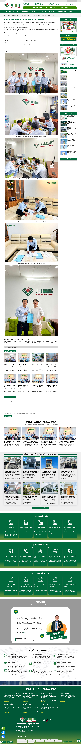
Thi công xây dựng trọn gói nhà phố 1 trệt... (71, 82)
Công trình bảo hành (10, 742)
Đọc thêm (25, 632)
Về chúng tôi (16, 11)
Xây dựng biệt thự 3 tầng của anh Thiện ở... (71, 94)
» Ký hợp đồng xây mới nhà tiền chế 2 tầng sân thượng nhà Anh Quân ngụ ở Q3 (38, 15)
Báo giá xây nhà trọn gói (71, 70)
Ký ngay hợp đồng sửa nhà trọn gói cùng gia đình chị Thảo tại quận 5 (48, 442)
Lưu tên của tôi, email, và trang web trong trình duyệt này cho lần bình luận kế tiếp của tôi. (20, 413)
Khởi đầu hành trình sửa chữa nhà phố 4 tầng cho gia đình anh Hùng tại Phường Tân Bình (10, 366)
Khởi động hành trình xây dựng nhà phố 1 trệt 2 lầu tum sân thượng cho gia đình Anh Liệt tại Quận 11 (23, 387)
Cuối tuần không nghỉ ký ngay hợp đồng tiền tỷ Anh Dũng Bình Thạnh (51, 387)
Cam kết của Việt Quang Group (40, 650)
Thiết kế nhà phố (44, 739)
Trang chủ (8, 11)
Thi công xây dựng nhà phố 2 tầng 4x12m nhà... (71, 76)
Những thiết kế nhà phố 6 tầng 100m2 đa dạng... (71, 140)
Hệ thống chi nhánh (47, 0)
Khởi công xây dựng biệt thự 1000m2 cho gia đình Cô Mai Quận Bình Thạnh (38, 366)
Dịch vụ (34, 11)
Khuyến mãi (63, 0)
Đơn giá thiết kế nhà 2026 (21, 739)
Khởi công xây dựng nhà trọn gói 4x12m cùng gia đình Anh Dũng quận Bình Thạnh (51, 366)
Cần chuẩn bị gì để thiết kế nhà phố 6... (71, 146)
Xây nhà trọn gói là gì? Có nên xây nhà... (71, 134)
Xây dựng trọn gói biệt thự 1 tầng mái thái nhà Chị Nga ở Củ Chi (49, 497)
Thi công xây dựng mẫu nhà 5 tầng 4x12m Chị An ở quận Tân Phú (12, 472)
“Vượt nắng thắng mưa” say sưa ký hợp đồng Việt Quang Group (38, 387)
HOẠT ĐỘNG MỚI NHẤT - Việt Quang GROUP (40, 422)
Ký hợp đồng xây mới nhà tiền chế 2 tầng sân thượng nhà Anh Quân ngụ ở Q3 (24, 19)
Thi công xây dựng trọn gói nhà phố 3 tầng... (71, 106)
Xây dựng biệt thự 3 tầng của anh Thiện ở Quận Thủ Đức (30, 497)
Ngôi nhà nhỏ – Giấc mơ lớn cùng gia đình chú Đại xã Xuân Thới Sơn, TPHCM (24, 366)
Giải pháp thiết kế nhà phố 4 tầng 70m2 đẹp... (71, 152)
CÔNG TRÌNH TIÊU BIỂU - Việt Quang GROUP (40, 454)
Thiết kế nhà (25, 11)
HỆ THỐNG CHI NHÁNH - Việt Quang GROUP (40, 689)
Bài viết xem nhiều (61, 11)
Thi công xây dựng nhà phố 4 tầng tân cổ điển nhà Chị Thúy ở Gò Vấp (68, 472)
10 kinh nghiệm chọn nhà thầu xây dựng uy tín (71, 116)
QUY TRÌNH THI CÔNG (40, 545)
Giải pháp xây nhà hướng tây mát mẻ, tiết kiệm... (71, 128)
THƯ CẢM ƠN (40, 602)
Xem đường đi (6, 701)
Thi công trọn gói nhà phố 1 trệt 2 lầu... (71, 100)
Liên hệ (71, 11)
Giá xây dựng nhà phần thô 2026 (53, 739)
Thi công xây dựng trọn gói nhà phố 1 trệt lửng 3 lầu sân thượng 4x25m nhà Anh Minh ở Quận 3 (12, 497)
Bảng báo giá (42, 11)
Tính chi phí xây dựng (56, 0)
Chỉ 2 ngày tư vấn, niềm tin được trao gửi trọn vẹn (9, 386)
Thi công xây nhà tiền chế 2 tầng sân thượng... (71, 88)
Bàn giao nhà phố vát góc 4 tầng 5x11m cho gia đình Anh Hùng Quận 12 (66, 442)
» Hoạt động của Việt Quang (16, 15)
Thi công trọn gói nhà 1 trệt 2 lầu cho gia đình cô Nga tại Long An (49, 472)
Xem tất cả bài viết (40, 508)
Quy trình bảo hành (40, 573)
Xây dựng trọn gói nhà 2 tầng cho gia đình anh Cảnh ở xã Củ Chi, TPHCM (31, 472)
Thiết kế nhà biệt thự (37, 739)
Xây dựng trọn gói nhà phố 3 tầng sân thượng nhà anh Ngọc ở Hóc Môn (68, 497)
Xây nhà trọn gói (29, 739)
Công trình (52, 11)
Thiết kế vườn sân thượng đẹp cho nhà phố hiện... (71, 122)
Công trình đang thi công (3, 742)
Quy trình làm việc (40, 516)
